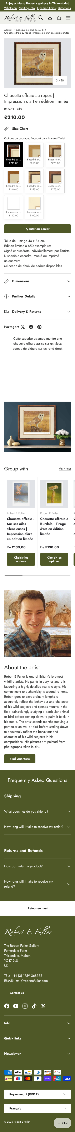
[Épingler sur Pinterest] (39, 327)
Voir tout (65, 468)
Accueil (8, 30)
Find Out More (20, 759)
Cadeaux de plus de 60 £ (30, 30)
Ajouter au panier (38, 229)
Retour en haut (38, 908)
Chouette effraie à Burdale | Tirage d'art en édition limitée (54, 526)
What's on (10, 8)
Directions (64, 8)
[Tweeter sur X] (23, 327)
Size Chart (20, 128)
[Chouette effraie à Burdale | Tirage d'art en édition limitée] (54, 494)
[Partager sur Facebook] (31, 327)
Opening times (46, 8)
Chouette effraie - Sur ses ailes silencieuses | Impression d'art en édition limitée (20, 528)
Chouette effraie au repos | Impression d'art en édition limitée (36, 33)
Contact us (17, 993)
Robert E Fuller (13, 109)
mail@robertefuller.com (31, 980)
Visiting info (27, 8)
